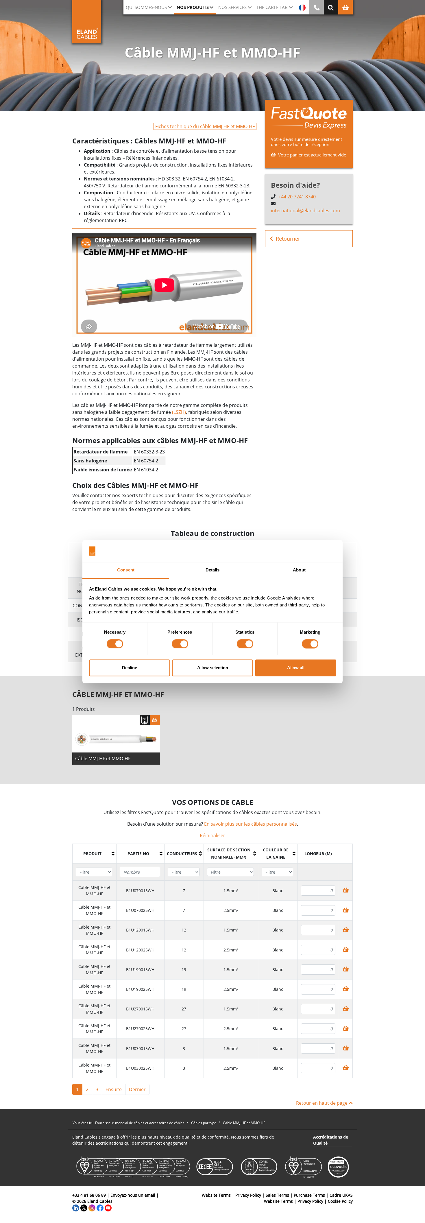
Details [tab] (213, 570)
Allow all (295, 667)
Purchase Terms (309, 1195)
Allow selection (212, 667)
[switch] (180, 643)
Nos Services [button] (232, 7)
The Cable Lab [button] (272, 7)
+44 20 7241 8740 (297, 196)
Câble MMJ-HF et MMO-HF (102, 758)
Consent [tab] (125, 570)
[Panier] (155, 720)
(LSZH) (179, 412)
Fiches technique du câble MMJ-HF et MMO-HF (205, 126)
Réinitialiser (212, 835)
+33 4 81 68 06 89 (89, 1195)
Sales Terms (277, 1195)
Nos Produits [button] (193, 7)
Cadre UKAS (341, 1195)
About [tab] (299, 570)
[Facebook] (100, 1207)
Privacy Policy (248, 1195)
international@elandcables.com (305, 210)
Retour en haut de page (322, 1103)
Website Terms (216, 1195)
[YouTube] (108, 1207)
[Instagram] (91, 1207)
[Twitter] (83, 1207)
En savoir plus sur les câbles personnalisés (250, 824)
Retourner (288, 238)
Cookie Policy (340, 1201)
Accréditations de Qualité (330, 1140)
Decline (129, 667)
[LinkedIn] (75, 1207)
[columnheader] (95, 854)
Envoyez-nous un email (132, 1195)
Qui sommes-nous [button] (146, 7)
